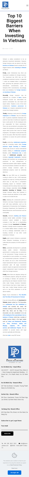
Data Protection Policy (16, 465)
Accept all (14, 473)
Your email (4, 426)
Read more (14, 468)
